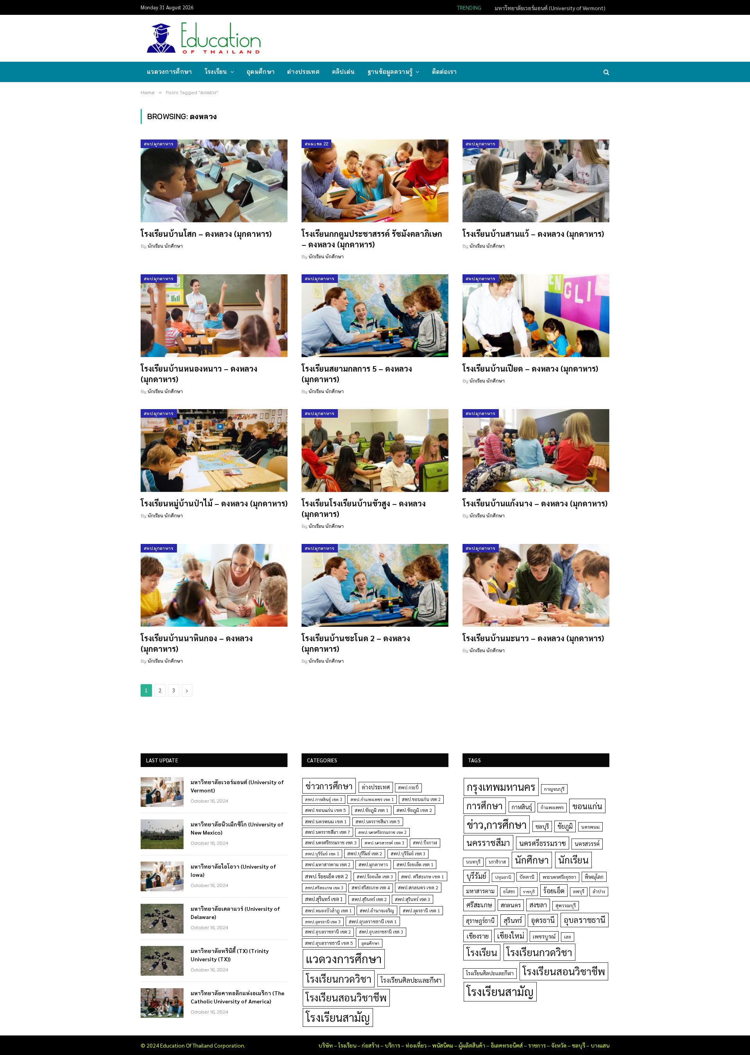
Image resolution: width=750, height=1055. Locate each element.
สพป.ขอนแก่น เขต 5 (325, 810)
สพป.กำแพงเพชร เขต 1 (372, 799)
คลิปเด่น (343, 71)
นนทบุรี (473, 862)
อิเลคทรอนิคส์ (507, 1045)
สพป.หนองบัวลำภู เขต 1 (328, 911)
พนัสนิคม (442, 1045)
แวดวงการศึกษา (169, 71)
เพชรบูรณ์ (544, 936)
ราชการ (537, 1045)
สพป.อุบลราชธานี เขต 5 (329, 943)
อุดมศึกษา (260, 71)
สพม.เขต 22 (316, 144)
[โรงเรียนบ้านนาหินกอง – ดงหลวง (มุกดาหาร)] (214, 585)
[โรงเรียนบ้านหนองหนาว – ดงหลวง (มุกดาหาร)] (214, 315)
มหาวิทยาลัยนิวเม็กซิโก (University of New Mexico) (547, 7)
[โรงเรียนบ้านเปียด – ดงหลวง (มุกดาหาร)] (535, 315)
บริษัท (325, 1045)
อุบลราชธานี (584, 919)
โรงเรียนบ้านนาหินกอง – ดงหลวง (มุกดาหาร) (197, 643)
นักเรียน (573, 859)
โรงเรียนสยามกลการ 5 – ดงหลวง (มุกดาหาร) (357, 373)
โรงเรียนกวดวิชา (338, 978)
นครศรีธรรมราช (542, 843)
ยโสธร (509, 891)
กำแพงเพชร (552, 807)
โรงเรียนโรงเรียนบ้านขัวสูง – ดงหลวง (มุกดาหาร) (364, 508)
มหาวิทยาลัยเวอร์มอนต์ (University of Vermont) (237, 785)
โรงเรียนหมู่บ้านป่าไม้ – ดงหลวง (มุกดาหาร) (214, 503)
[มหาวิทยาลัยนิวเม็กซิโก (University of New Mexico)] (162, 834)
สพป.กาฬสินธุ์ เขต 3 (323, 799)
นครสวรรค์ (587, 843)
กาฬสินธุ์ (522, 806)
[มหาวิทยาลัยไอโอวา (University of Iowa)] (162, 876)
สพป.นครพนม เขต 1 (326, 821)
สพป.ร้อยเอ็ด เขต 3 (375, 877)
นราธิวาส (497, 862)
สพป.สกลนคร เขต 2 (418, 887)
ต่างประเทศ (303, 71)
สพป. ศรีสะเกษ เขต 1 (422, 876)
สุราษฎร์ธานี (480, 920)
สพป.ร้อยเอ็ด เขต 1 (414, 864)
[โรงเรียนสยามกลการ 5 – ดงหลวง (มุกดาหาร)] (375, 315)
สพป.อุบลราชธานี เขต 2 (328, 932)
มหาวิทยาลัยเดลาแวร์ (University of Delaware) (235, 912)
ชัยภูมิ (565, 826)
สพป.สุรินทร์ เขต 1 (324, 899)
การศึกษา (484, 805)
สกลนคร (511, 905)
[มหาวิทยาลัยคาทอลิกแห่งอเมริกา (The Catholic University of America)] (162, 1003)
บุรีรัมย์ (476, 875)
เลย (567, 936)
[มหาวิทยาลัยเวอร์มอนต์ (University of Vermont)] (162, 792)
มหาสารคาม (480, 890)
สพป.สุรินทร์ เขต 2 (369, 899)
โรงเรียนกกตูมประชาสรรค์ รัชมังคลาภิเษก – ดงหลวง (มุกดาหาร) (372, 239)
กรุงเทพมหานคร (501, 786)
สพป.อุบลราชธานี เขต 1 (373, 921)
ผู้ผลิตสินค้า (472, 1045)
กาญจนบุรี (554, 789)
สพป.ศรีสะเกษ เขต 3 (324, 887)
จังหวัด (558, 1045)
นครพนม (590, 827)
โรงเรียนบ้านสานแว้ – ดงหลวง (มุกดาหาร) (533, 234)
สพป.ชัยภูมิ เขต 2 (414, 810)
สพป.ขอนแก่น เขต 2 (421, 799)
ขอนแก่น (587, 806)
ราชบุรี (529, 891)
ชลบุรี (542, 826)
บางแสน (600, 1045)
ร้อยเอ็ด (553, 890)
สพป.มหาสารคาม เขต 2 (327, 864)
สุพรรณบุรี (565, 905)
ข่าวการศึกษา (329, 785)
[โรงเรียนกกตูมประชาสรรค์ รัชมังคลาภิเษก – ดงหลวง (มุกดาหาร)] (375, 180)
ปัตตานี (527, 877)
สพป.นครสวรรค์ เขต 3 (384, 843)
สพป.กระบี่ (408, 787)
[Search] (605, 72)
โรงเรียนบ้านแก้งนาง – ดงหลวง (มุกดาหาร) (534, 503)
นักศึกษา (532, 859)
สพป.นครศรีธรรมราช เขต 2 (382, 832)
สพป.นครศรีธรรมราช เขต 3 (330, 842)
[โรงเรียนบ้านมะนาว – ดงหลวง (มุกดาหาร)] (535, 585)
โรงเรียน (216, 71)
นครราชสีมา (488, 842)
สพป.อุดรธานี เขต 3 (323, 921)
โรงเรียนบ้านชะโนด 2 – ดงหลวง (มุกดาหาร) (356, 643)
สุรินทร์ (513, 920)
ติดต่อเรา (444, 71)
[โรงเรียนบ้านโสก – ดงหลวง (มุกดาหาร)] (214, 180)
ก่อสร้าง (370, 1045)
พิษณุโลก (594, 876)
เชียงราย (477, 936)
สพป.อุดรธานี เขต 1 (421, 911)
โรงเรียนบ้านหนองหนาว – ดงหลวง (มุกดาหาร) (199, 373)
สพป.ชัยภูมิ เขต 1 (371, 810)
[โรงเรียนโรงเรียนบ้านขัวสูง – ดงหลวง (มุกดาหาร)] (375, 450)
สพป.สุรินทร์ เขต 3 (412, 899)
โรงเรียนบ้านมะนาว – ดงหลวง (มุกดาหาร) (533, 638)
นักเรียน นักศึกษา (165, 246)
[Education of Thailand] (204, 38)
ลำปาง (599, 891)
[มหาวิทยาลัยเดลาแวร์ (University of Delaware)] (162, 918)
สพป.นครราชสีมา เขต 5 (377, 821)
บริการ (392, 1045)
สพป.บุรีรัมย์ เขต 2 (364, 854)
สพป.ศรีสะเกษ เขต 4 (371, 887)
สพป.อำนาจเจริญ (377, 910)
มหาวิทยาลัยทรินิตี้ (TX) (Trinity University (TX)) (230, 954)
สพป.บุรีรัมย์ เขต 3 (408, 854)
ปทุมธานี (503, 877)
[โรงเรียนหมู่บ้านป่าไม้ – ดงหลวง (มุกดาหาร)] (214, 450)
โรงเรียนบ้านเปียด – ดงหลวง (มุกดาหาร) (530, 368)
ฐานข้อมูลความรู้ (390, 71)
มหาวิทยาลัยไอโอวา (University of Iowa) (233, 870)
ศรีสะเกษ (479, 904)
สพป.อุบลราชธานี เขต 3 (381, 932)
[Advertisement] (466, 37)
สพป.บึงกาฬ (425, 843)
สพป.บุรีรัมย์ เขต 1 (322, 854)
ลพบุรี (578, 891)
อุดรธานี (543, 920)
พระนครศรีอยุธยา (559, 877)
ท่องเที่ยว (416, 1045)
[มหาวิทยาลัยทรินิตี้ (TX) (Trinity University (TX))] (162, 961)
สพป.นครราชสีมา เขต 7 (327, 832)
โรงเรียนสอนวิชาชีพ (346, 997)
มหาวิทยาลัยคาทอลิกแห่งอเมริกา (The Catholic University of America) (237, 996)
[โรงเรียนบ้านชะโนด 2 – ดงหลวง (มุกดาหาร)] (375, 585)
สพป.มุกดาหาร (159, 144)
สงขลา (538, 904)
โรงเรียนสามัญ (338, 1017)
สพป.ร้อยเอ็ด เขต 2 (326, 876)
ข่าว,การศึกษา (497, 824)
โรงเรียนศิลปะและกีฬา (410, 980)
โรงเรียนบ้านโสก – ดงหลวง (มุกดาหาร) (206, 234)
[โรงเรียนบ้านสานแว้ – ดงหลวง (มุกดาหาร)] (535, 180)
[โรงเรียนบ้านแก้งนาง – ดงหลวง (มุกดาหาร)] (535, 450)
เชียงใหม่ (510, 935)
